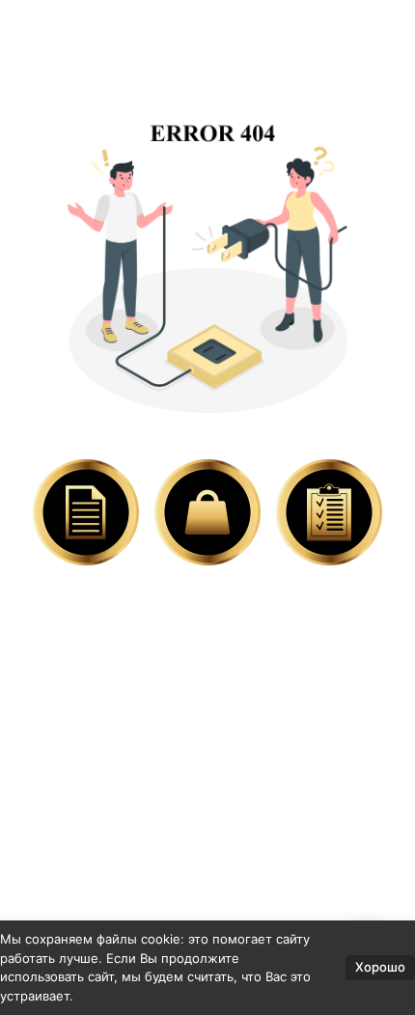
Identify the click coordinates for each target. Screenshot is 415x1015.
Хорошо (380, 966)
